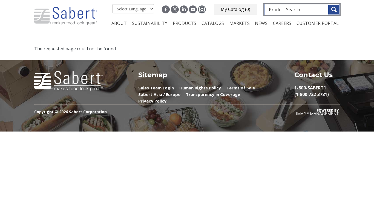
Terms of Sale (240, 88)
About (119, 23)
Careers (282, 23)
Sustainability (149, 23)
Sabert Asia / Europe (159, 94)
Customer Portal (318, 23)
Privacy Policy (152, 101)
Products (184, 23)
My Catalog (235, 9)
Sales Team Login (156, 88)
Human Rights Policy (200, 88)
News (261, 23)
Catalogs (213, 23)
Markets (239, 23)
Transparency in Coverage (213, 94)
